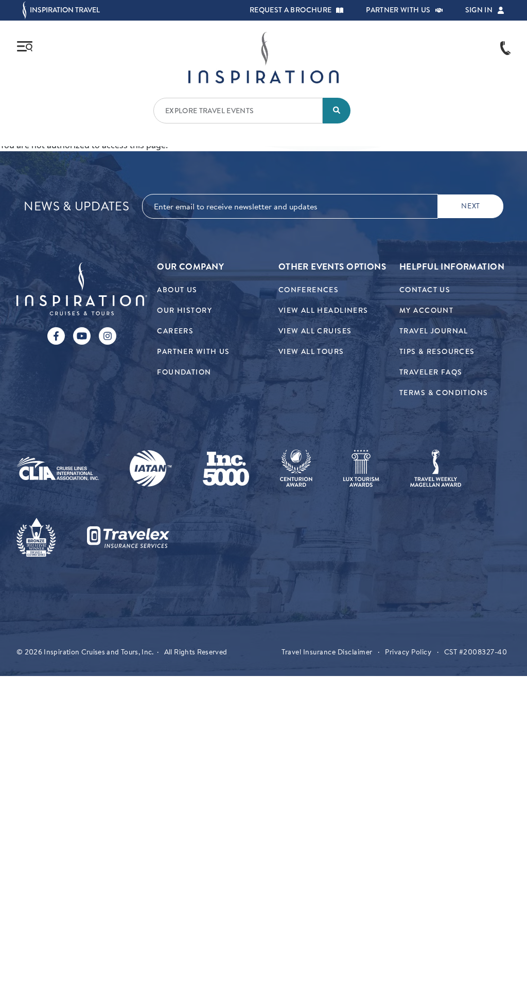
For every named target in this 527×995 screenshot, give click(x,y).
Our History (184, 310)
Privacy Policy (408, 652)
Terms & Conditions (443, 393)
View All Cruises (315, 331)
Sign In (479, 10)
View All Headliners (323, 310)
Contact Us (424, 290)
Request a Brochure (290, 10)
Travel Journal (433, 331)
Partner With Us (193, 352)
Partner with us (398, 10)
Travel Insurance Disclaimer (327, 652)
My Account (426, 310)
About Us (177, 290)
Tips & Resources (437, 352)
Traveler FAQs (430, 372)
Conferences (308, 290)
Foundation (184, 372)
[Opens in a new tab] (57, 469)
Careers (175, 331)
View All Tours (311, 352)
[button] (339, 10)
